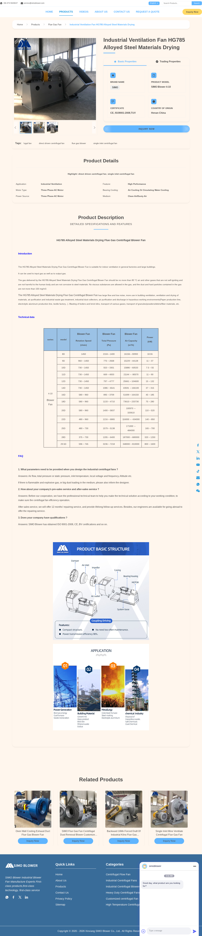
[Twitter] (198, 451)
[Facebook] (198, 445)
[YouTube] (198, 464)
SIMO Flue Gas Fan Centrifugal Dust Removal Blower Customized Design (78, 833)
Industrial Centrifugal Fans (121, 880)
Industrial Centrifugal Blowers (123, 886)
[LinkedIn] (198, 458)
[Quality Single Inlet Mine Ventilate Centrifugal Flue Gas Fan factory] (169, 809)
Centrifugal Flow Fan (118, 874)
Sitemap (60, 904)
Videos (83, 11)
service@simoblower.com (34, 3)
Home (49, 11)
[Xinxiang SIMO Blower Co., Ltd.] (21, 870)
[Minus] (194, 866)
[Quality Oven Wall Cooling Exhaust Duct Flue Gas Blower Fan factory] (33, 809)
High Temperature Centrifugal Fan (126, 904)
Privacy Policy (63, 898)
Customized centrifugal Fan (122, 898)
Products (66, 11)
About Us (101, 11)
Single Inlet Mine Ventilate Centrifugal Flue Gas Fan (169, 833)
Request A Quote (147, 11)
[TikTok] (198, 471)
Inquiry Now (192, 12)
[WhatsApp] (198, 484)
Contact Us (122, 11)
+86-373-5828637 (10, 3)
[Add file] (143, 931)
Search (197, 3)
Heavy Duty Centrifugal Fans (123, 892)
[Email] (198, 478)
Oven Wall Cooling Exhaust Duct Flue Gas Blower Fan (33, 833)
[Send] (194, 931)
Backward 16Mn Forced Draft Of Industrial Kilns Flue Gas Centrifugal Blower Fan (123, 833)
